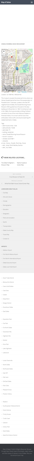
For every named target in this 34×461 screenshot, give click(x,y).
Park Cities (6, 385)
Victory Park (6, 427)
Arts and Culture (7, 197)
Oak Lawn (5, 377)
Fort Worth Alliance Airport (10, 254)
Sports (5, 222)
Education (6, 209)
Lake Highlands (7, 348)
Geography (6, 213)
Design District (7, 303)
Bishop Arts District (8, 282)
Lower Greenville (7, 360)
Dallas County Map (8, 230)
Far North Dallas (7, 327)
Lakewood (6, 352)
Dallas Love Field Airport (10, 267)
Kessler (5, 340)
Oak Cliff (5, 373)
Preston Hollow (7, 394)
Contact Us (6, 239)
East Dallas (6, 311)
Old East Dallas (7, 381)
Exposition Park (7, 319)
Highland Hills (7, 336)
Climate (5, 201)
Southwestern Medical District (11, 406)
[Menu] (31, 2)
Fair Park (5, 323)
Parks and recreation (9, 218)
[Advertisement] (17, 23)
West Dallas (6, 431)
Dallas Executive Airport (9, 263)
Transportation (7, 226)
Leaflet (19, 91)
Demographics (7, 205)
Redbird (5, 402)
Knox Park (6, 344)
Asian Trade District (8, 278)
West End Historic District (10, 435)
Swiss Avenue (7, 410)
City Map (5, 193)
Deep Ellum (6, 299)
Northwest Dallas (8, 369)
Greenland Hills (7, 332)
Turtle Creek (6, 418)
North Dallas (6, 364)
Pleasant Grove (7, 390)
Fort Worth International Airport (12, 258)
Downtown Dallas (8, 307)
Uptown (5, 422)
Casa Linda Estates (8, 286)
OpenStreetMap (24, 91)
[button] (17, 69)
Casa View (6, 290)
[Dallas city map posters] (13, 90)
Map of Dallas (6, 2)
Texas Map (6, 234)
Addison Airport (7, 250)
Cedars (5, 295)
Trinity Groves (7, 414)
